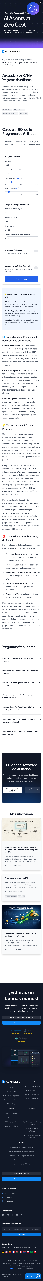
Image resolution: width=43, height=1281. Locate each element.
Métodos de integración (11, 1096)
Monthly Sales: (12, 188)
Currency (8, 161)
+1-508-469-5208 (11, 1201)
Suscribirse (22, 1234)
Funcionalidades (11, 1091)
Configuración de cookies (25, 1266)
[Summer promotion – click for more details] (21, 24)
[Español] (10, 1252)
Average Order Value (13, 170)
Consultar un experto (30, 790)
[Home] (3, 60)
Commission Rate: (13, 178)
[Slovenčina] (35, 1252)
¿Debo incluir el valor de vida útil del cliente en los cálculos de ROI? (21, 732)
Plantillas (32, 1118)
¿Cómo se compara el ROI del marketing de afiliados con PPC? (18, 696)
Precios (11, 1087)
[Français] (13, 1252)
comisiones (24, 377)
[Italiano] (21, 1252)
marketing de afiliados (13, 545)
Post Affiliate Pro (27, 781)
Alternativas (11, 1104)
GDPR (12, 1266)
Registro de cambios (32, 1094)
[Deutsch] (3, 1252)
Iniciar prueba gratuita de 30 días (12, 790)
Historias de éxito (11, 1122)
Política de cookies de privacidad (30, 1263)
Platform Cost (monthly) (14, 209)
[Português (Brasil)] (31, 1252)
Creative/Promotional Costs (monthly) (18, 234)
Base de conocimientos (32, 1086)
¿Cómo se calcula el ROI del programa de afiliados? (17, 659)
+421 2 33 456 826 (11, 1193)
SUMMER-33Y (9, 33)
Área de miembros (32, 1090)
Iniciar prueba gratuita (21, 1173)
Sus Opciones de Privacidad (23, 1269)
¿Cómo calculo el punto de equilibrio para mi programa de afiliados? (19, 720)
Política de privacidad (9, 1263)
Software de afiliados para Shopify (21, 1147)
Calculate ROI (21, 279)
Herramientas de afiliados (21, 1164)
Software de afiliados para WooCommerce (21, 1151)
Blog (32, 1114)
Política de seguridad (30, 1260)
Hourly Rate (10, 226)
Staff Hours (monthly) (13, 217)
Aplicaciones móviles (11, 1100)
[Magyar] (17, 1252)
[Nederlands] (24, 1252)
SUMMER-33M (17, 30)
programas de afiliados (28, 775)
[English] (6, 1252)
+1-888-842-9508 (11, 1197)
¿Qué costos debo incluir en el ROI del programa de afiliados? (20, 672)
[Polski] (28, 1252)
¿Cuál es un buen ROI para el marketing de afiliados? (18, 684)
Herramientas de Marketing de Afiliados (19, 60)
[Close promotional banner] (40, 2)
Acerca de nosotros (11, 1114)
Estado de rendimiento (32, 1098)
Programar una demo (21, 1023)
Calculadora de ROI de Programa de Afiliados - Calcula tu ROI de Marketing (21, 64)
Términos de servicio (13, 1260)
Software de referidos (21, 1160)
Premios (11, 1118)
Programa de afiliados (11, 1126)
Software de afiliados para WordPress (21, 1156)
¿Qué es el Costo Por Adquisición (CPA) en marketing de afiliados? (18, 708)
